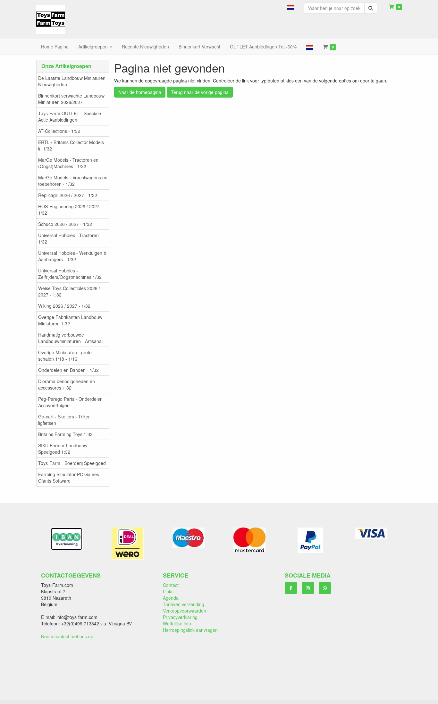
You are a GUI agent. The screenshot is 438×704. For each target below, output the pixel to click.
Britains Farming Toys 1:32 (65, 434)
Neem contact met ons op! (68, 636)
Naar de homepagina (139, 92)
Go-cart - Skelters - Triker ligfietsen (64, 419)
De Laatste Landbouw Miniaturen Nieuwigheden (71, 81)
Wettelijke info (177, 623)
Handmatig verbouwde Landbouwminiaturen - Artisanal (70, 337)
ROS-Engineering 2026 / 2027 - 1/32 (70, 209)
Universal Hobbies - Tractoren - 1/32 (70, 238)
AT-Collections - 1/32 (59, 131)
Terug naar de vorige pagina (200, 92)
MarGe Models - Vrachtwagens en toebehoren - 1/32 (72, 180)
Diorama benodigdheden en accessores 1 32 (66, 384)
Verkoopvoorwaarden (184, 610)
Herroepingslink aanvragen (190, 630)
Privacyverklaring (180, 617)
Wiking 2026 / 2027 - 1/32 (64, 306)
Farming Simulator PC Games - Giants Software (70, 477)
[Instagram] (308, 588)
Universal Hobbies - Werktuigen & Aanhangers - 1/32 (72, 256)
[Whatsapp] (325, 588)
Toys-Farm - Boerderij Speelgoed (72, 463)
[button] (290, 6)
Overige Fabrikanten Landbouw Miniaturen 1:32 (70, 320)
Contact (171, 585)
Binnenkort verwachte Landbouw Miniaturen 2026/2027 (71, 98)
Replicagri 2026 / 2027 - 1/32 (67, 195)
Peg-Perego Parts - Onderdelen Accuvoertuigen (70, 402)
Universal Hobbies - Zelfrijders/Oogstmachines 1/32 (70, 273)
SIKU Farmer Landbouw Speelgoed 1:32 (62, 448)
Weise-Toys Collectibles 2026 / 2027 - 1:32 (69, 291)
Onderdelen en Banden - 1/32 (68, 370)
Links (168, 591)
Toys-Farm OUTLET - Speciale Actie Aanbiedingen (69, 116)
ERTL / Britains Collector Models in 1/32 (71, 145)
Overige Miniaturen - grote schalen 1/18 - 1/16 (65, 355)
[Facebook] (291, 588)
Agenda (171, 598)
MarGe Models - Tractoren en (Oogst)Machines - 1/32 (68, 163)
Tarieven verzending (183, 604)
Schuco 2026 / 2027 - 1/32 (65, 224)
